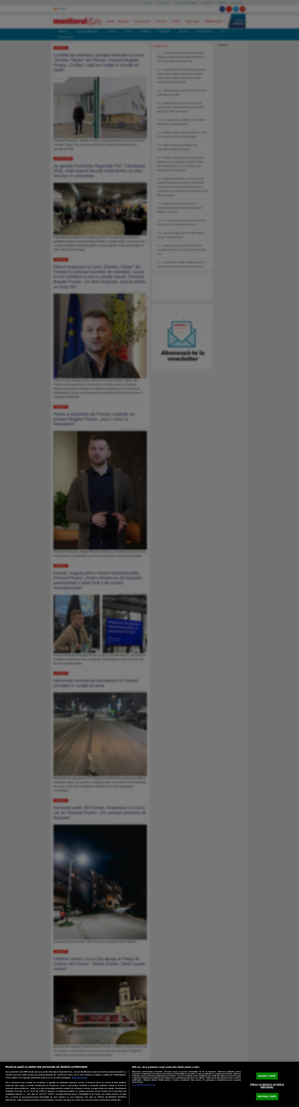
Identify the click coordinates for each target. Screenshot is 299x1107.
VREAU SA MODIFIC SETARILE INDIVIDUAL (267, 1086)
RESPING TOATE (267, 1096)
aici (24, 1094)
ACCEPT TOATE (267, 1076)
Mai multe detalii (79, 1078)
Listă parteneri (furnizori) (143, 1085)
